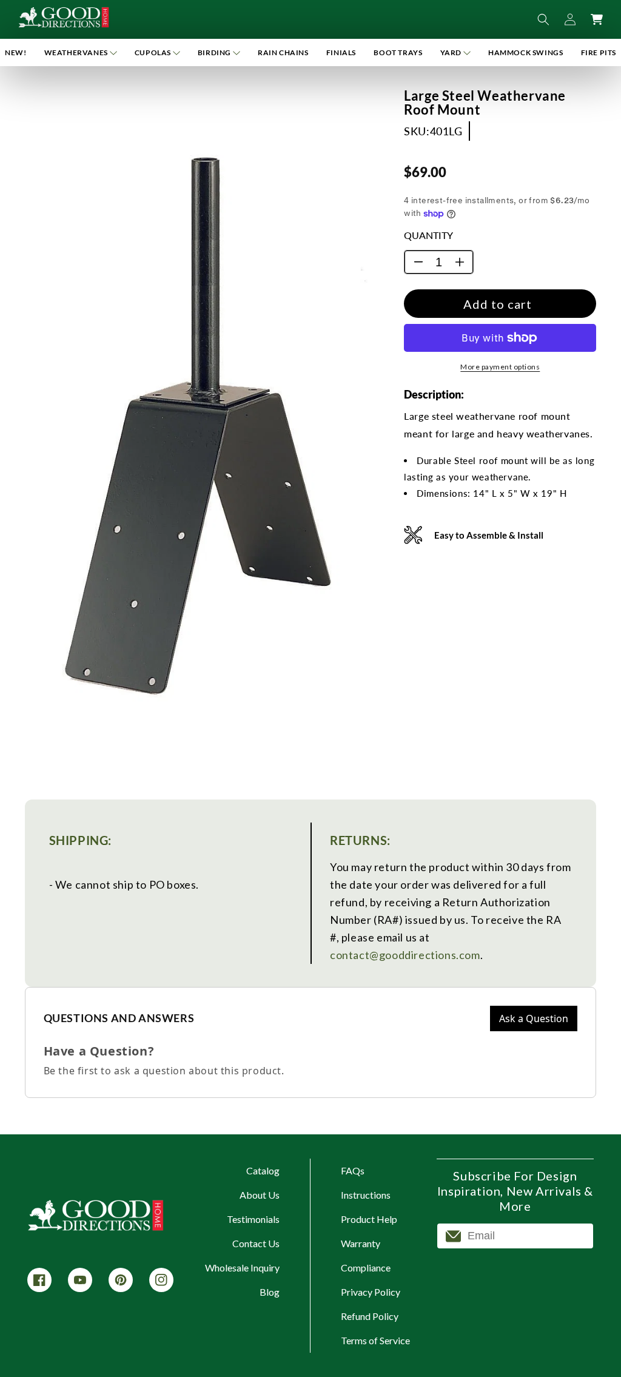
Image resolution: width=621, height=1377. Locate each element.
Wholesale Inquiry (242, 1267)
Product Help (369, 1219)
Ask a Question (533, 1018)
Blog (270, 1292)
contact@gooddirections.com (405, 954)
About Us (260, 1194)
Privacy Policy (370, 1292)
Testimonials (253, 1219)
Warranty (360, 1243)
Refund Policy (369, 1316)
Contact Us (256, 1243)
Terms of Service (375, 1340)
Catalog (263, 1170)
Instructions (366, 1194)
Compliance (366, 1267)
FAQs (352, 1170)
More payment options (500, 366)
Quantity (428, 235)
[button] (80, 52)
